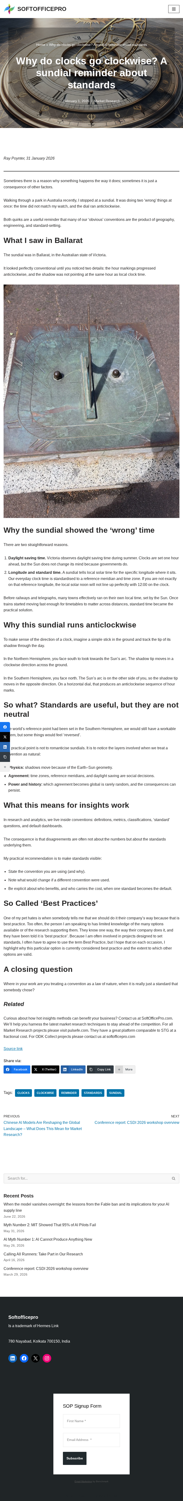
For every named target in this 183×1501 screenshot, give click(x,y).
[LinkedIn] (12, 1358)
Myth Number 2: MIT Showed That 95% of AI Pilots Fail (50, 1225)
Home (40, 45)
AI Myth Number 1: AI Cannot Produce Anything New (48, 1239)
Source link (13, 1049)
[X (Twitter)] (5, 737)
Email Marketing (83, 1481)
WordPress (108, 1496)
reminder (69, 1093)
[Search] (173, 1178)
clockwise (45, 1093)
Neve (70, 1496)
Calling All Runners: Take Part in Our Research (43, 1254)
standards (93, 1093)
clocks (23, 1093)
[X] (35, 1358)
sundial (115, 1093)
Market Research (107, 101)
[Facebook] (24, 1358)
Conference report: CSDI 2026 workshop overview (46, 1269)
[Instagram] (47, 1358)
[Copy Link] (5, 757)
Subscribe (74, 1458)
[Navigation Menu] (173, 9)
